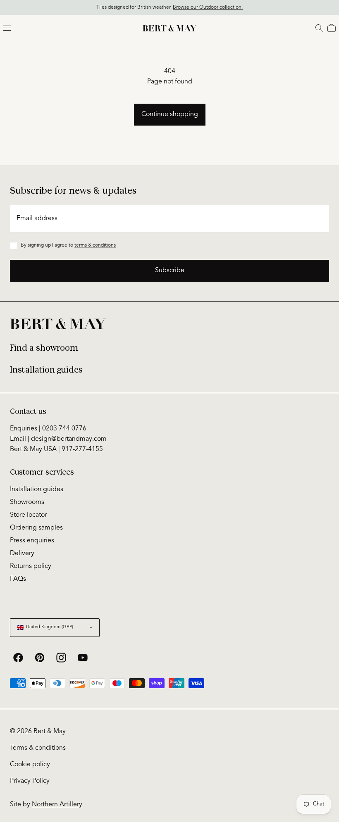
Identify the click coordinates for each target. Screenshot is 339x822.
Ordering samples (36, 528)
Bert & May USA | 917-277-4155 (56, 449)
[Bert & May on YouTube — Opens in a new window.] (82, 657)
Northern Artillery (57, 804)
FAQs (18, 579)
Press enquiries (32, 540)
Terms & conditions (38, 748)
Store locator (28, 515)
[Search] (319, 28)
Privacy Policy (30, 781)
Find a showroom (44, 348)
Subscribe (169, 270)
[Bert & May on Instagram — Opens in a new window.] (61, 657)
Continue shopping (169, 114)
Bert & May (49, 731)
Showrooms (27, 502)
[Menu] (7, 28)
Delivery (22, 553)
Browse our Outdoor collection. (208, 7)
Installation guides (46, 370)
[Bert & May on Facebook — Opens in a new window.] (18, 657)
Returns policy (30, 566)
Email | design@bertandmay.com (58, 439)
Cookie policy (30, 764)
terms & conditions (95, 245)
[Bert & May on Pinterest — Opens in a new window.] (39, 657)
